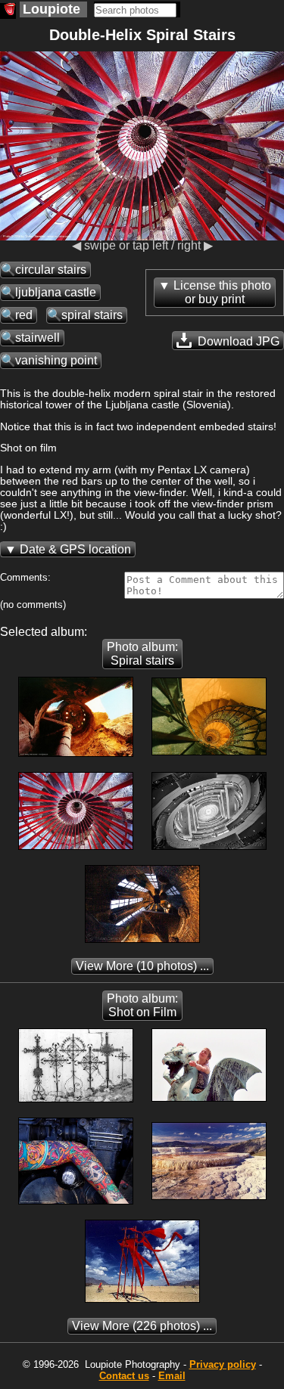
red (24, 314)
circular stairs (50, 269)
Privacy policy (222, 1364)
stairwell (37, 337)
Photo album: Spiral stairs (142, 653)
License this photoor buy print (222, 292)
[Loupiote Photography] (8, 11)
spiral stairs (92, 314)
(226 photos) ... (142, 1325)
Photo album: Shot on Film (142, 1005)
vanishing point (56, 360)
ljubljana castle (55, 292)
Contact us (124, 1375)
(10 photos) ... (142, 966)
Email (172, 1375)
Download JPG (237, 341)
